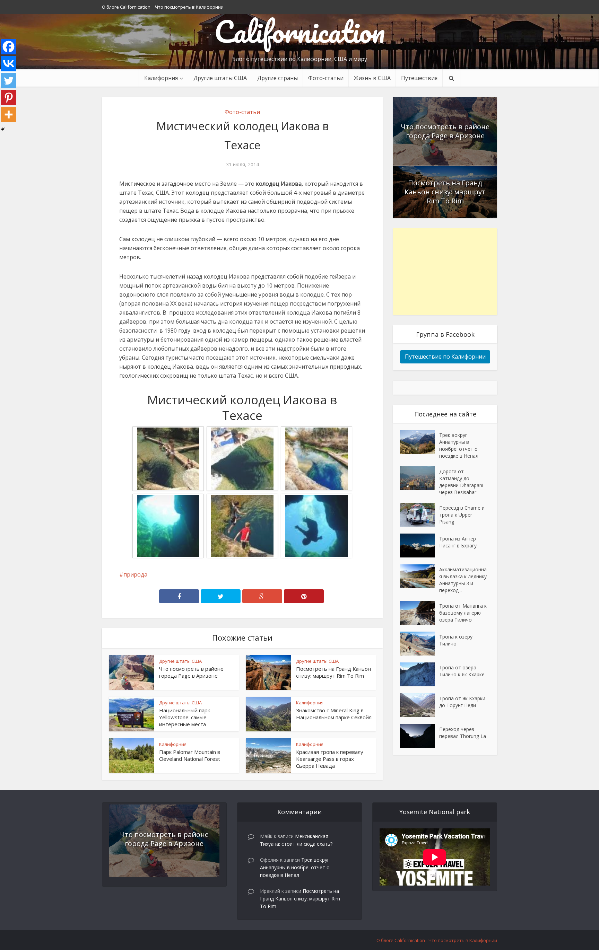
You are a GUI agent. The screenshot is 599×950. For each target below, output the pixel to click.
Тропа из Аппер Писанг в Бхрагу (458, 542)
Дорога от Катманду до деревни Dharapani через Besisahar (461, 481)
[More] (8, 114)
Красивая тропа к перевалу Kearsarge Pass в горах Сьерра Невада (329, 758)
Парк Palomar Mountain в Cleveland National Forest (189, 755)
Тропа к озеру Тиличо (455, 640)
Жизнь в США (372, 78)
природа (135, 574)
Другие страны (277, 78)
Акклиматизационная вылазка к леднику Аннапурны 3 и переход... (463, 579)
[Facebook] (8, 46)
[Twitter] (8, 80)
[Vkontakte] (8, 63)
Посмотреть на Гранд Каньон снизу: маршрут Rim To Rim (333, 672)
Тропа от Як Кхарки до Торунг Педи (462, 702)
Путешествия (419, 78)
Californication (299, 31)
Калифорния (309, 703)
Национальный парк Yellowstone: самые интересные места (184, 717)
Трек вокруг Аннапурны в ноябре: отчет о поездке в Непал (458, 445)
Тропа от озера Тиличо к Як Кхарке (462, 671)
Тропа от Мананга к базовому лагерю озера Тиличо (463, 612)
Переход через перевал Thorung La (462, 732)
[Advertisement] (445, 271)
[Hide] (3, 129)
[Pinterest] (8, 97)
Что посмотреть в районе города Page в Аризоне (191, 672)
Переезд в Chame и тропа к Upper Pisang (462, 514)
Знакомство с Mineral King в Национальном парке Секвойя (334, 714)
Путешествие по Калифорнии (445, 356)
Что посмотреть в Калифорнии (189, 7)
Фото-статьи (326, 78)
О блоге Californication (126, 7)
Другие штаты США (220, 78)
